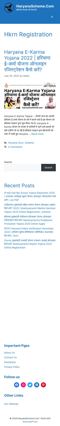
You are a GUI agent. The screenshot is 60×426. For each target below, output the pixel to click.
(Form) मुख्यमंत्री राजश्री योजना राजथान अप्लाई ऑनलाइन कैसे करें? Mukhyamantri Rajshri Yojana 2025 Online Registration (30, 244)
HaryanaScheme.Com (35, 6)
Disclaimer (10, 362)
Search (8, 162)
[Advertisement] (30, 302)
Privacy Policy (12, 367)
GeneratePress (30, 421)
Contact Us (10, 357)
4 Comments (15, 147)
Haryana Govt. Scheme (21, 142)
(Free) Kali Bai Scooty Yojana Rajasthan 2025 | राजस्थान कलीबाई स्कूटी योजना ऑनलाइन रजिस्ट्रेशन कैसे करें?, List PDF (30, 196)
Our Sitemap (11, 403)
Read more (37, 134)
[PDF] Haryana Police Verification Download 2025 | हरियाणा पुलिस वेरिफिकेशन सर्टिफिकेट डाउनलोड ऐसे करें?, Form (28, 232)
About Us (9, 352)
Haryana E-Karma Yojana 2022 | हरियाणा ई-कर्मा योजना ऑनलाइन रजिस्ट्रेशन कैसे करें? (27, 60)
